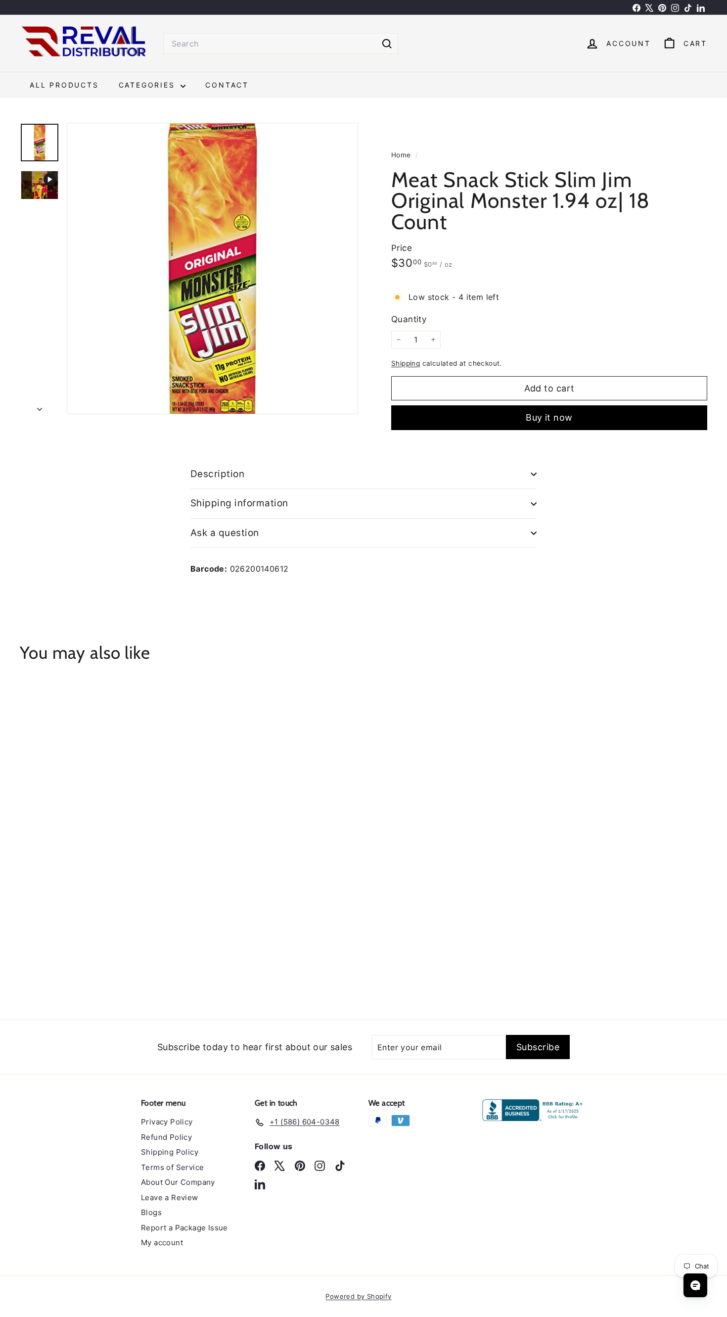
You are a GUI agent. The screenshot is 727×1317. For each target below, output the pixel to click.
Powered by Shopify (358, 1296)
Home (402, 155)
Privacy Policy (167, 1121)
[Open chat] (695, 1285)
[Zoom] (212, 268)
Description (217, 474)
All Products (64, 85)
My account (162, 1242)
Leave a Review (169, 1197)
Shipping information (239, 503)
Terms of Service (172, 1167)
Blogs (151, 1212)
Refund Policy (166, 1137)
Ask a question (224, 532)
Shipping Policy (169, 1152)
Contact (227, 85)
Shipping (405, 363)
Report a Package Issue (184, 1227)
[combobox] (280, 43)
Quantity (408, 319)
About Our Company (178, 1182)
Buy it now (549, 417)
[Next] (39, 405)
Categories (149, 85)
